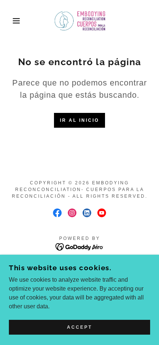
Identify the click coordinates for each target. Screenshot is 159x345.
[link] (79, 21)
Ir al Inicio (79, 120)
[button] (12, 20)
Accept (79, 327)
